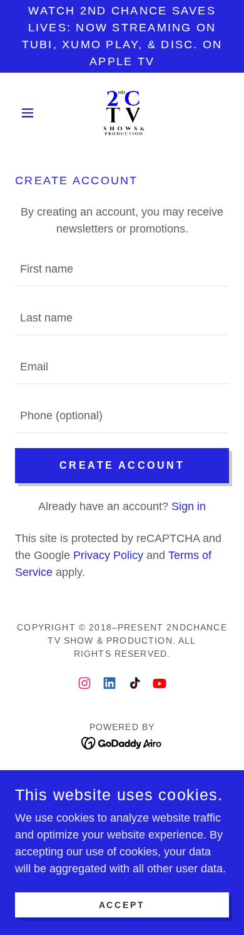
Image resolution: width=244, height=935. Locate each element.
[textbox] (122, 269)
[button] (31, 112)
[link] (122, 113)
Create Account (122, 465)
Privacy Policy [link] (108, 555)
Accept (122, 905)
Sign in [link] (188, 506)
